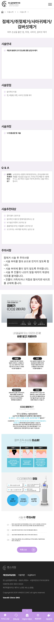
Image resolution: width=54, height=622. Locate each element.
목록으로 (23, 550)
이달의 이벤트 (27, 619)
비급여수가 (32, 575)
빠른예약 (38, 619)
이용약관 (21, 575)
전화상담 (16, 619)
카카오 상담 (5, 619)
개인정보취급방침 (9, 575)
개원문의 (49, 619)
